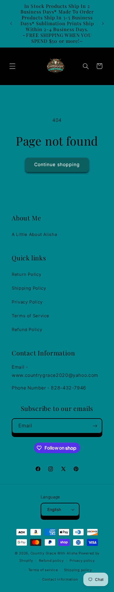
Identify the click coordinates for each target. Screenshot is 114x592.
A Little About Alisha (34, 234)
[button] (12, 66)
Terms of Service (30, 315)
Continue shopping (57, 164)
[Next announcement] (102, 23)
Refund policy (51, 561)
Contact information (60, 579)
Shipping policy (78, 570)
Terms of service (43, 570)
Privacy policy (82, 561)
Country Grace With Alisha (53, 553)
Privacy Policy (27, 302)
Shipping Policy (29, 288)
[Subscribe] (95, 425)
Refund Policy (27, 329)
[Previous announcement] (11, 23)
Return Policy (26, 274)
